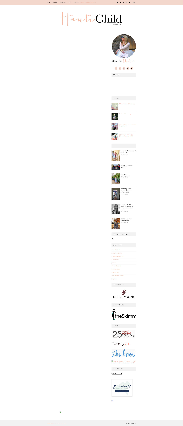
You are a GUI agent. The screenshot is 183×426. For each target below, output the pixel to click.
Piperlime (115, 272)
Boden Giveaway (125, 114)
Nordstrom (116, 269)
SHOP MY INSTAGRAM (88, 2)
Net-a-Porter (116, 266)
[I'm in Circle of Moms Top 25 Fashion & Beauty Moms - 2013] (124, 363)
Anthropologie (117, 253)
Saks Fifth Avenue (118, 275)
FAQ (70, 2)
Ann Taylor (116, 250)
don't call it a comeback (126, 219)
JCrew (114, 262)
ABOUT (55, 2)
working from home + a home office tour (127, 190)
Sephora (114, 279)
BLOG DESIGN (50, 423)
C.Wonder (115, 259)
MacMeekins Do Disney (127, 166)
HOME (49, 2)
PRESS (76, 2)
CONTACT (63, 2)
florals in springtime (125, 175)
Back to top (130, 423)
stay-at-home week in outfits (128, 152)
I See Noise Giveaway (127, 103)
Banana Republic (117, 256)
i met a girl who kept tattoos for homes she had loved (127, 207)
